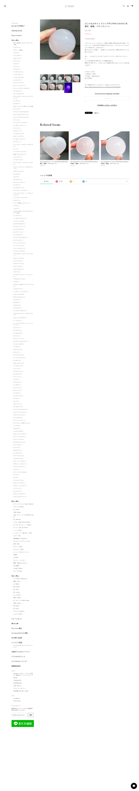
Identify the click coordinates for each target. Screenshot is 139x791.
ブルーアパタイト (18, 266)
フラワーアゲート (18, 261)
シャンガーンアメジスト (20, 151)
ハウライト (16, 208)
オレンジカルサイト (18, 93)
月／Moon (16, 509)
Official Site (17, 701)
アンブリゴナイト (18, 74)
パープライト (17, 425)
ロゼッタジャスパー (18, 363)
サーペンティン (17, 376)
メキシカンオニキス (18, 294)
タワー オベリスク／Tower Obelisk (23, 504)
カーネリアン (17, 100)
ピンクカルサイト (18, 234)
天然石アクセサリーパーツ (20, 652)
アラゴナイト (17, 69)
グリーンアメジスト (18, 455)
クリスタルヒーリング (19, 661)
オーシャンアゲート (18, 82)
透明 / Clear (16, 581)
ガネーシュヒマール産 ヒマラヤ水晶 (23, 106)
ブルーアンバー (17, 404)
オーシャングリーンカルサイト (21, 88)
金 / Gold (16, 608)
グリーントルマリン (18, 439)
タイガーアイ (17, 360)
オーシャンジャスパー (19, 85)
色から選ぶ (15, 576)
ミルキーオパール (18, 458)
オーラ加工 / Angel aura (20, 578)
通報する (96, 113)
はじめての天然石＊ (18, 26)
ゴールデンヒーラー (18, 133)
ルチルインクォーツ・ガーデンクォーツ (23, 314)
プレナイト (16, 401)
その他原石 (16, 565)
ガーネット (16, 474)
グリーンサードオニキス (20, 472)
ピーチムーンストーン (19, 226)
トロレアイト (17, 200)
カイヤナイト (17, 103)
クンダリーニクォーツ (19, 125)
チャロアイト (17, 185)
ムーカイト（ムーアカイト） (21, 291)
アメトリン (16, 66)
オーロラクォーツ (18, 406)
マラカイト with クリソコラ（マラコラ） (23, 285)
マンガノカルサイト (18, 344)
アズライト (16, 52)
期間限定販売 (16, 666)
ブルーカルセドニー (18, 269)
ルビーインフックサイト (20, 433)
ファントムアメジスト (19, 242)
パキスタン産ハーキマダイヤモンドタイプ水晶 (23, 211)
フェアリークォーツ (18, 245)
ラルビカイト (17, 428)
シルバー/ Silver (18, 614)
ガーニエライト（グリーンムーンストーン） (23, 97)
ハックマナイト (17, 215)
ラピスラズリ (17, 305)
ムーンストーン (17, 387)
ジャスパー (16, 469)
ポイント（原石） (18, 546)
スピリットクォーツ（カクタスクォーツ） (23, 167)
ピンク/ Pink (17, 595)
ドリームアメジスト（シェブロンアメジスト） (23, 193)
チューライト (17, 447)
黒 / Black (16, 605)
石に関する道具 (16, 638)
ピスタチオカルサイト (19, 223)
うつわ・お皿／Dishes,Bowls (21, 522)
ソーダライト (17, 384)
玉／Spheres (17, 519)
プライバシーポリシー (20, 688)
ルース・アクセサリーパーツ (21, 552)
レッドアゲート (17, 320)
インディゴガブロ (18, 431)
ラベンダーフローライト (20, 310)
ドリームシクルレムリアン (20, 409)
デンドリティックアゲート (20, 190)
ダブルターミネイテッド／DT (21, 541)
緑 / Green (16, 592)
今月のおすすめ (16, 31)
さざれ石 (15, 557)
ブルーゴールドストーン (20, 496)
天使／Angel (17, 512)
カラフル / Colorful (18, 611)
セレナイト (16, 176)
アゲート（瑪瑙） (18, 50)
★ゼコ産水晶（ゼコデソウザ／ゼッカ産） (23, 43)
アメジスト (16, 63)
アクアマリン (17, 47)
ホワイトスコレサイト (19, 493)
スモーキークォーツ (18, 171)
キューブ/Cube (17, 571)
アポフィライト (17, 58)
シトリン (15, 148)
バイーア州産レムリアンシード (21, 203)
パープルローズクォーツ (20, 218)
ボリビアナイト (17, 450)
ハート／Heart (17, 530)
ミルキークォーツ (18, 288)
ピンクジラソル (17, 374)
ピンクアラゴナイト (18, 229)
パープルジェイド (18, 365)
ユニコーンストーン (18, 338)
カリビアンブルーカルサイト (21, 111)
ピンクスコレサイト (18, 354)
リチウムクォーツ (18, 371)
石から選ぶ (15, 40)
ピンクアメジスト (18, 232)
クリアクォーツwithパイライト (22, 423)
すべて (46, 181)
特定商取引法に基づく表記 (21, 691)
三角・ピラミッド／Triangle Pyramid (23, 515)
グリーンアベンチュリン (20, 412)
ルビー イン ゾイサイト (19, 461)
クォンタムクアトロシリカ (20, 114)
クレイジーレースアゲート (20, 122)
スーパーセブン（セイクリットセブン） (23, 163)
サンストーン (17, 141)
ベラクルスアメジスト (19, 279)
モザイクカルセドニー (19, 297)
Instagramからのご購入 (19, 633)
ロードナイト (17, 335)
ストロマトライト (18, 159)
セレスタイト (17, 174)
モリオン (15, 477)
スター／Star (17, 535)
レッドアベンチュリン (19, 357)
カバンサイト (17, 109)
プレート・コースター (19, 560)
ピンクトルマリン (18, 240)
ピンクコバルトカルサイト (20, 237)
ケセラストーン (17, 130)
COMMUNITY (18, 680)
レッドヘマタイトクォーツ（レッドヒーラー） (23, 324)
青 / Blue (16, 589)
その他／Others (18, 568)
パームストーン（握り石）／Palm (22, 533)
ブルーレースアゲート (19, 483)
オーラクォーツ (17, 91)
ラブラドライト (17, 308)
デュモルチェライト (18, 187)
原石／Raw (16, 543)
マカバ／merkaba (18, 506)
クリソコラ (16, 120)
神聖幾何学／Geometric (20, 538)
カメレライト (17, 352)
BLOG (15, 677)
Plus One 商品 (16, 628)
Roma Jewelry (16, 35)
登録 (30, 715)
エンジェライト (17, 491)
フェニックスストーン (19, 248)
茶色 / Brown (17, 603)
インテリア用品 (16, 642)
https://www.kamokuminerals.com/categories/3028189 (102, 87)
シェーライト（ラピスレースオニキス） (23, 145)
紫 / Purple (16, 586)
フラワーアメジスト (18, 263)
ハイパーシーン (17, 488)
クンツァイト (17, 128)
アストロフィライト (18, 480)
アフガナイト (17, 346)
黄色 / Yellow (17, 597)
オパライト (16, 398)
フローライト (17, 271)
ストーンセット (16, 619)
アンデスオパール (18, 71)
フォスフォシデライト (19, 251)
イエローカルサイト (18, 77)
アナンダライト (17, 55)
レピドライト (17, 327)
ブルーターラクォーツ (19, 466)
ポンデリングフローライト (20, 341)
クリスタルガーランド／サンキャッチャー (23, 646)
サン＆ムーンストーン (19, 139)
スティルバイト (17, 157)
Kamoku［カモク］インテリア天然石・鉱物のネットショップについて (23, 674)
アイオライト (17, 393)
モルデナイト (17, 302)
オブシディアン (17, 382)
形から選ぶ (15, 501)
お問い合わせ (17, 685)
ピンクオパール (17, 453)
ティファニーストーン (19, 420)
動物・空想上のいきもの (20, 563)
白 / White (16, 584)
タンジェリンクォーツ (19, 182)
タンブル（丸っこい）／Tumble (22, 524)
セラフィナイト (17, 390)
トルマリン (16, 379)
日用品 (15, 554)
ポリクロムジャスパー (19, 442)
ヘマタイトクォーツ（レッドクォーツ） (23, 275)
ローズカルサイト (18, 333)
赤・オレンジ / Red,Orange (21, 600)
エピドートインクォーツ (20, 485)
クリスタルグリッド (18, 656)
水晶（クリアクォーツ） (20, 154)
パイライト (16, 205)
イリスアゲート (17, 80)
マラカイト (16, 281)
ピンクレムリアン (18, 395)
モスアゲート (17, 299)
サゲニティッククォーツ (20, 463)
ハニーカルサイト (18, 417)
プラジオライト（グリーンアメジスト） (23, 254)
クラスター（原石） (18, 549)
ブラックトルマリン (18, 258)
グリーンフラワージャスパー (21, 117)
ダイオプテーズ (17, 179)
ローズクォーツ (17, 330)
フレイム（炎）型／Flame (20, 527)
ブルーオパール (17, 349)
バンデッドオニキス (18, 221)
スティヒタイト (17, 444)
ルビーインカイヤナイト (20, 317)
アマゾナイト (17, 61)
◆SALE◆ (14, 623)
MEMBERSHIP (18, 683)
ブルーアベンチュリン (19, 414)
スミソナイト (17, 368)
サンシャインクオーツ (19, 436)
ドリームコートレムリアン (20, 197)
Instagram (17, 698)
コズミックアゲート (18, 136)
